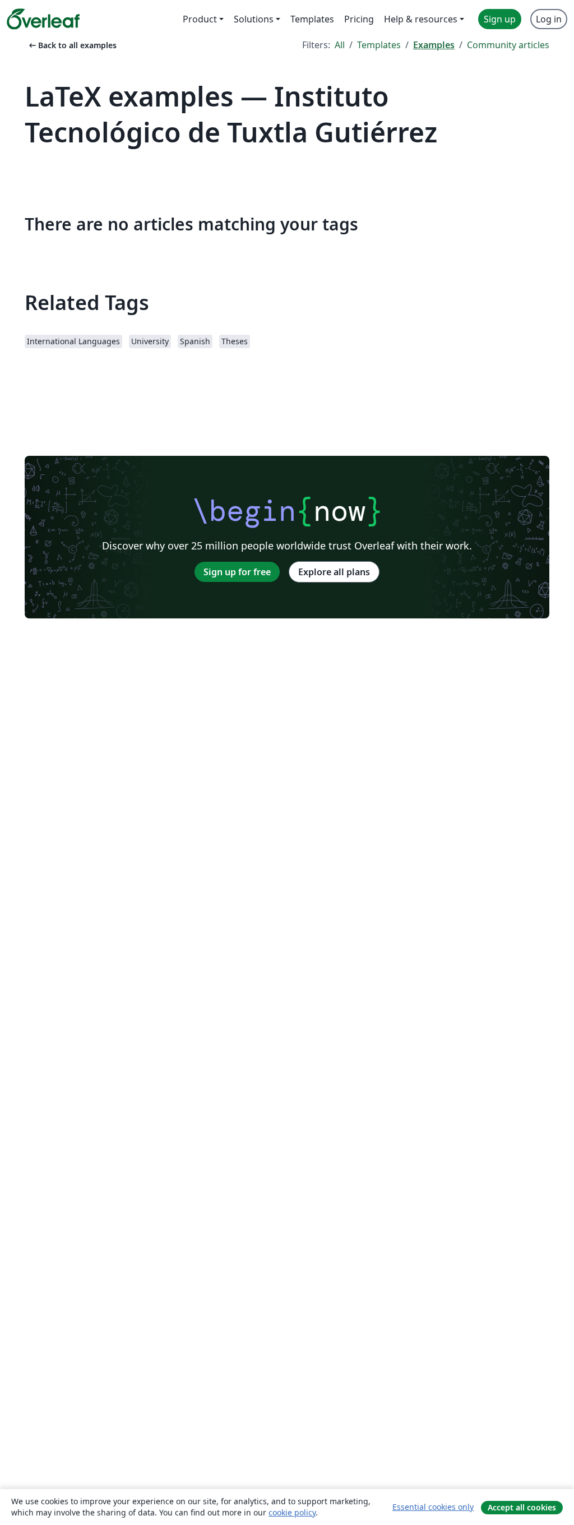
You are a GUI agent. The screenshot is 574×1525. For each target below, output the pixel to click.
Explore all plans (334, 572)
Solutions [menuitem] (254, 19)
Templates (379, 45)
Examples (434, 45)
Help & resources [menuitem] (420, 19)
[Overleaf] (43, 19)
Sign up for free (237, 572)
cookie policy (292, 1512)
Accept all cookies (522, 1507)
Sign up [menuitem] (500, 19)
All (340, 45)
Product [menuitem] (200, 19)
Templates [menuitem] (312, 19)
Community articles (508, 45)
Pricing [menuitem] (359, 19)
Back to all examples (72, 45)
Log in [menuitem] (549, 19)
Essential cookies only (433, 1506)
